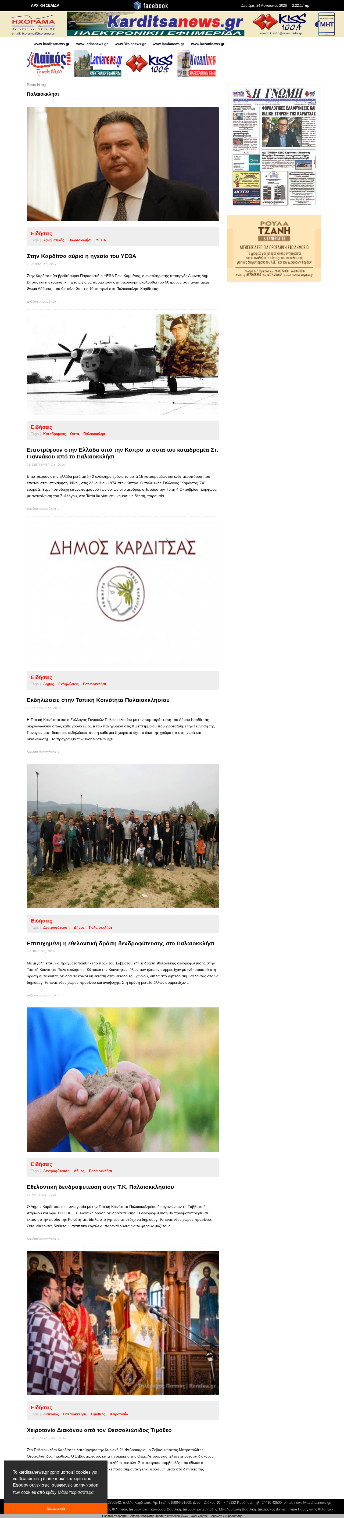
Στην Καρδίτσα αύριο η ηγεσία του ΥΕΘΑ (81, 256)
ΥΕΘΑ (101, 240)
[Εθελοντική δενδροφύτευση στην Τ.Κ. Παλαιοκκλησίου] (114, 1079)
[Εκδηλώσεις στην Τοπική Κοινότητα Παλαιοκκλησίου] (114, 593)
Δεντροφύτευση (56, 927)
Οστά (74, 434)
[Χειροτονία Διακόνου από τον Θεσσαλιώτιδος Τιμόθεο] (114, 1323)
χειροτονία (119, 1414)
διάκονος (51, 1414)
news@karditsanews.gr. (312, 1503)
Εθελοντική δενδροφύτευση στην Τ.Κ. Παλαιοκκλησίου (100, 1187)
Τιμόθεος (98, 1414)
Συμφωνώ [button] (56, 1508)
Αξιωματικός (53, 240)
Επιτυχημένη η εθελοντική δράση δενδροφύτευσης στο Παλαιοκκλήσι (120, 943)
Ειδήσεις (41, 233)
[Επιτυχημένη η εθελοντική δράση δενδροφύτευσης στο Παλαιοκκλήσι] (114, 836)
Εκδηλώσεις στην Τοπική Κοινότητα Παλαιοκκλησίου (98, 700)
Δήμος (48, 684)
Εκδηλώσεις (68, 684)
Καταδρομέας (54, 434)
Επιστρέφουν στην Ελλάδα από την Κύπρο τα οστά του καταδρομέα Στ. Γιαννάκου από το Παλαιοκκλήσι (122, 453)
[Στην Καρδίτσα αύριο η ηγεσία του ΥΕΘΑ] (114, 164)
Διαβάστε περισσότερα (42, 301)
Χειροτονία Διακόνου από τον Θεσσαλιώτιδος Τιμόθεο (99, 1430)
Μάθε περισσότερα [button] (76, 1492)
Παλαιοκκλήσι (80, 240)
